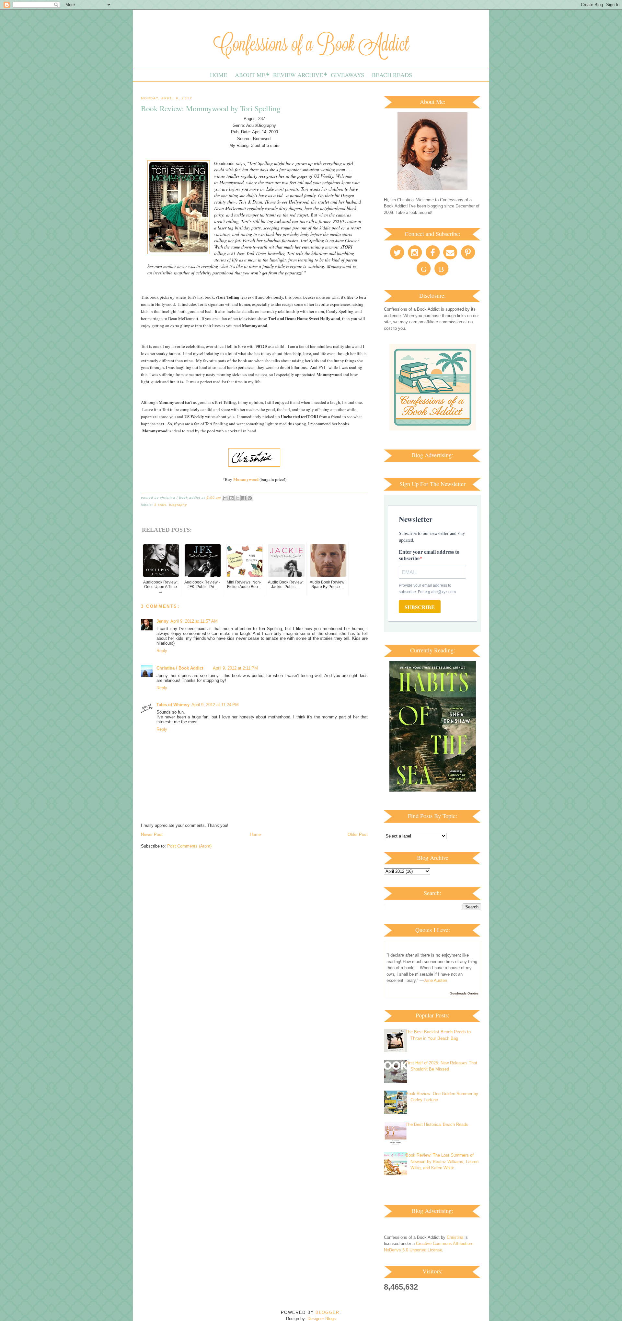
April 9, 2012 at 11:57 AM (194, 621)
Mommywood (246, 479)
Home (218, 75)
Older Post (358, 834)
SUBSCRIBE (420, 607)
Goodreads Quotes (464, 993)
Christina (455, 1237)
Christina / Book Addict (179, 668)
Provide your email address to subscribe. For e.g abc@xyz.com (427, 588)
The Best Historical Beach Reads (437, 1124)
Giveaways (347, 75)
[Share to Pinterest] (250, 498)
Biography (178, 504)
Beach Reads (392, 75)
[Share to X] (237, 498)
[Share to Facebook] (243, 498)
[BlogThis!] (231, 498)
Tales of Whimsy (173, 704)
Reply (161, 650)
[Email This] (225, 498)
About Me (250, 75)
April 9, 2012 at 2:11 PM (235, 668)
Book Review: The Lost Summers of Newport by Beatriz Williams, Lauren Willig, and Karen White (442, 1161)
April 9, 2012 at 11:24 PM (215, 704)
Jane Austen (435, 980)
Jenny (162, 621)
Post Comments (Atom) (189, 846)
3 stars (160, 504)
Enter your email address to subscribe (429, 555)
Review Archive (298, 75)
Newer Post (152, 834)
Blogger (327, 1312)
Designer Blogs (321, 1318)
